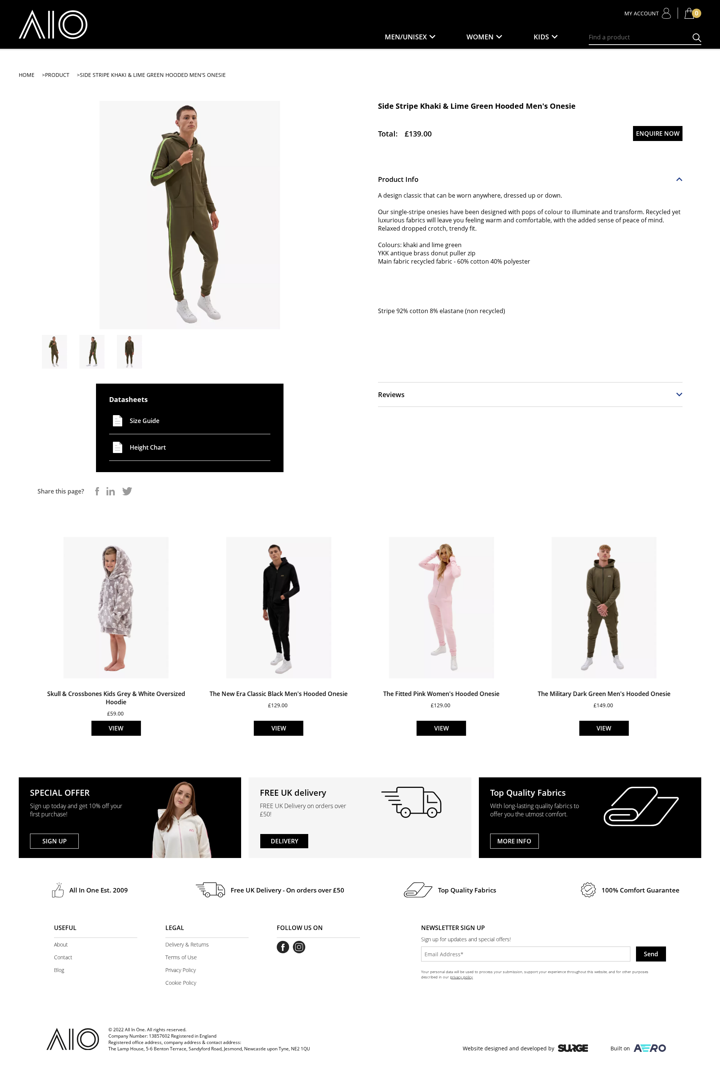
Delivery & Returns (187, 944)
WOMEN (480, 36)
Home (26, 74)
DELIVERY (284, 841)
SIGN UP (54, 841)
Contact (63, 957)
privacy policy (461, 977)
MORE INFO (514, 841)
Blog (59, 970)
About (61, 944)
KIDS (541, 36)
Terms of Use (181, 957)
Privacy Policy (180, 970)
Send (651, 954)
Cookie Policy (180, 982)
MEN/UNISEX (406, 36)
